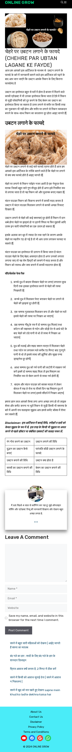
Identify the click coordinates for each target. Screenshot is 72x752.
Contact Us (36, 716)
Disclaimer (36, 721)
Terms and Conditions (36, 731)
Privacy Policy (36, 726)
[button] (62, 2)
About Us (36, 711)
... (36, 520)
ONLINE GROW (19, 2)
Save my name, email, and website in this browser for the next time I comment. (36, 618)
